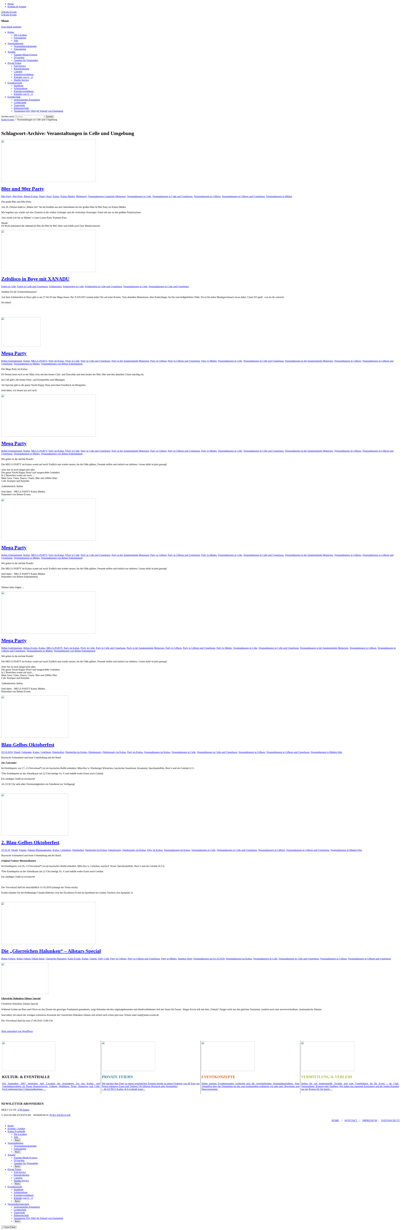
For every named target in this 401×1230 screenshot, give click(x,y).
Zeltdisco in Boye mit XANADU (35, 279)
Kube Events (74, 958)
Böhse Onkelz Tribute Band (30, 958)
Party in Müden (209, 361)
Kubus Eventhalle (16, 1131)
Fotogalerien (20, 37)
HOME (335, 1120)
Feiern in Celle (8, 286)
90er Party (18, 196)
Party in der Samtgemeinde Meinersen (130, 361)
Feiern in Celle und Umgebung (32, 286)
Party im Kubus (56, 361)
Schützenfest (55, 286)
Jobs (16, 40)
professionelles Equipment (27, 99)
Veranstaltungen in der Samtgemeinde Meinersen (309, 361)
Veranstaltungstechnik (18, 1204)
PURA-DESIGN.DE (60, 1115)
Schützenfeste (20, 88)
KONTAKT (351, 1120)
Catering (18, 71)
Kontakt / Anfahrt (16, 1128)
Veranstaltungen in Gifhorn (207, 196)
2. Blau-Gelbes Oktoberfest (30, 842)
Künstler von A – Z (23, 77)
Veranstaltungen (15, 43)
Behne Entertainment (11, 361)
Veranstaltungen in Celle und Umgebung (172, 196)
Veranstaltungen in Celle (139, 196)
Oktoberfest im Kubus (76, 752)
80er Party (6, 196)
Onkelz (93, 958)
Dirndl (17, 752)
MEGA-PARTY (39, 361)
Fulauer (22, 850)
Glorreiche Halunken (56, 958)
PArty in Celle (72, 361)
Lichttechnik (20, 102)
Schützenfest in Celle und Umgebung (103, 286)
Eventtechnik (14, 97)
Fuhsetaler (26, 752)
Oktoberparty (94, 752)
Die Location (20, 35)
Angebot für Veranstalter (26, 60)
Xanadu (11, 52)
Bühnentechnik (21, 108)
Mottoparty (81, 196)
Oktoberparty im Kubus (114, 752)
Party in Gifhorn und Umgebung (184, 361)
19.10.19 (5, 850)
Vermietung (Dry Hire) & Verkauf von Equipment (38, 111)
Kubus (11, 32)
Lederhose (46, 752)
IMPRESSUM (369, 1120)
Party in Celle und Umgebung (95, 361)
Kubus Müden (67, 196)
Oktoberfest (58, 752)
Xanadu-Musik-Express (25, 54)
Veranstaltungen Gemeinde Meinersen (107, 196)
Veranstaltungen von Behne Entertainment (62, 363)
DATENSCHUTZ (390, 1120)
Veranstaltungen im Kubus (157, 752)
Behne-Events (31, 196)
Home (11, 4)
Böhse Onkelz (8, 958)
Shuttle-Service (21, 80)
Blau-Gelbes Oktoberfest (27, 744)
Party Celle (103, 958)
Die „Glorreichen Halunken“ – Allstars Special (51, 951)
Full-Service (20, 66)
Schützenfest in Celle (73, 286)
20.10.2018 (7, 752)
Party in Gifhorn (158, 361)
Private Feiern (14, 63)
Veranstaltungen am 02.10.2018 (208, 958)
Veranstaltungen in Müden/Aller (326, 752)
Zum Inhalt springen (11, 26)
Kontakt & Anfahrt (17, 6)
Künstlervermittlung (24, 74)
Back (17, 1140)
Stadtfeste (18, 85)
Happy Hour (45, 196)
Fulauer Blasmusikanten (39, 850)
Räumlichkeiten (21, 68)
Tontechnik (19, 105)
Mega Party (13, 353)
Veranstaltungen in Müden (279, 196)
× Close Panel (9, 1227)
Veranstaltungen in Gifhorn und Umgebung (243, 196)
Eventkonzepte (15, 82)
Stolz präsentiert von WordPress (17, 1031)
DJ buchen (19, 57)
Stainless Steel (185, 958)
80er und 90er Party (22, 188)
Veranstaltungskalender (25, 46)
